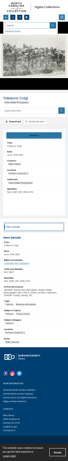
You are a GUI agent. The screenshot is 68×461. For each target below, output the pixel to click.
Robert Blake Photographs (16, 102)
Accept (57, 452)
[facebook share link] (5, 373)
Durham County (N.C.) (18, 173)
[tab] (34, 135)
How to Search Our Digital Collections (20, 397)
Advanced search (13, 31)
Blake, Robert (15, 164)
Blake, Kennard (12, 342)
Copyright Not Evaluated (16, 263)
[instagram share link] (12, 373)
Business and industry (26, 304)
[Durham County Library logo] (22, 357)
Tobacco (9, 304)
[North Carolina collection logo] (34, 7)
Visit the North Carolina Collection (18, 393)
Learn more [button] (9, 456)
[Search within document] (61, 110)
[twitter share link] (19, 373)
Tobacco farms (23, 314)
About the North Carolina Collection (19, 390)
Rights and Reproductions (14, 401)
